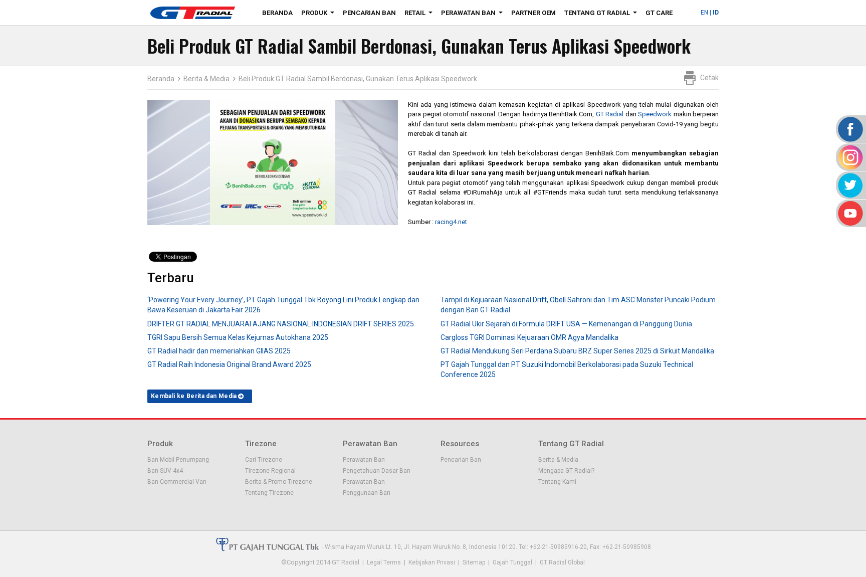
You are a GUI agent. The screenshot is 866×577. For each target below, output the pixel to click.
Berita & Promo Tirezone (278, 481)
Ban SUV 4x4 (165, 470)
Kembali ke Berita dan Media (194, 396)
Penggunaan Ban (366, 492)
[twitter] (849, 185)
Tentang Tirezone (269, 492)
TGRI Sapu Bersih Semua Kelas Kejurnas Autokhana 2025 (237, 337)
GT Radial (610, 114)
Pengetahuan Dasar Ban (376, 470)
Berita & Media (206, 79)
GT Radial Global (562, 562)
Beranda (277, 13)
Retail (420, 14)
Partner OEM (533, 13)
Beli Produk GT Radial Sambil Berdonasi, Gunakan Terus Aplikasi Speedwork (358, 79)
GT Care (659, 13)
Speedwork (655, 114)
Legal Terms (384, 562)
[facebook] (849, 129)
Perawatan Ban (474, 14)
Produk (319, 14)
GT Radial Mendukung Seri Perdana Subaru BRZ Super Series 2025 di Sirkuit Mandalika (577, 351)
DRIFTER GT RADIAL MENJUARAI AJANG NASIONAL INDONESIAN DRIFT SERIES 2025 (280, 324)
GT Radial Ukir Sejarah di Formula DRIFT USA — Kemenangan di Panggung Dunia (566, 324)
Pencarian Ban (369, 13)
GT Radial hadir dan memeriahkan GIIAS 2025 (219, 351)
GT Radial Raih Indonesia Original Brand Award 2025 (229, 364)
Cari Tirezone (263, 459)
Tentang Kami (557, 481)
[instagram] (849, 157)
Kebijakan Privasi (431, 562)
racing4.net (451, 222)
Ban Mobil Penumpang (178, 459)
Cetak (709, 78)
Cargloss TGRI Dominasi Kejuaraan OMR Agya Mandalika (529, 337)
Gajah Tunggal (512, 562)
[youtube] (849, 213)
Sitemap (474, 562)
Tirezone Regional (270, 470)
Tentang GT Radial (602, 14)
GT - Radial (192, 12)
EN (704, 12)
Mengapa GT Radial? (566, 470)
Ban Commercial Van (176, 481)
